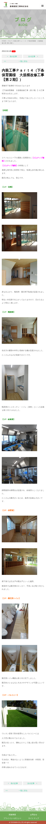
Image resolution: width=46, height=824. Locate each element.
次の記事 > (33, 56)
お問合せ (33, 814)
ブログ (10, 41)
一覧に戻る (15, 61)
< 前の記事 (12, 56)
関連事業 (12, 814)
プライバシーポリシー (12, 818)
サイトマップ (33, 818)
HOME (4, 41)
